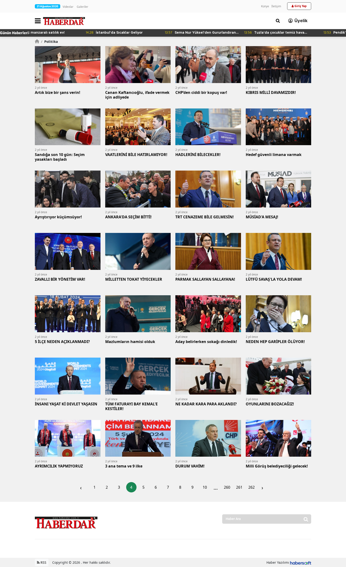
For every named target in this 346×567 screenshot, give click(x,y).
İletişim (276, 6)
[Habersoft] (300, 562)
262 (251, 487)
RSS (43, 562)
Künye (265, 6)
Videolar (68, 7)
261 (239, 487)
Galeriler (82, 7)
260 (227, 487)
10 (205, 487)
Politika (49, 41)
